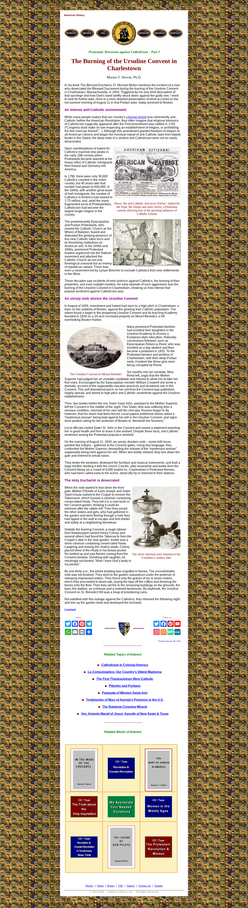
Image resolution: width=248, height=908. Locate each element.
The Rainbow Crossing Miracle (124, 706)
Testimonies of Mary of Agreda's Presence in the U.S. (125, 699)
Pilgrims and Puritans (124, 685)
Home (100, 885)
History (89, 885)
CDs (120, 885)
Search (131, 885)
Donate (159, 885)
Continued (70, 609)
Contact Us (144, 885)
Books (111, 885)
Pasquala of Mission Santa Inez (125, 692)
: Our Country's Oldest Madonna (125, 672)
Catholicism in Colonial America (124, 665)
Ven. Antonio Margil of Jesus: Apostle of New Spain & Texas (125, 713)
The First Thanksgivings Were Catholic (124, 679)
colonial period (136, 117)
